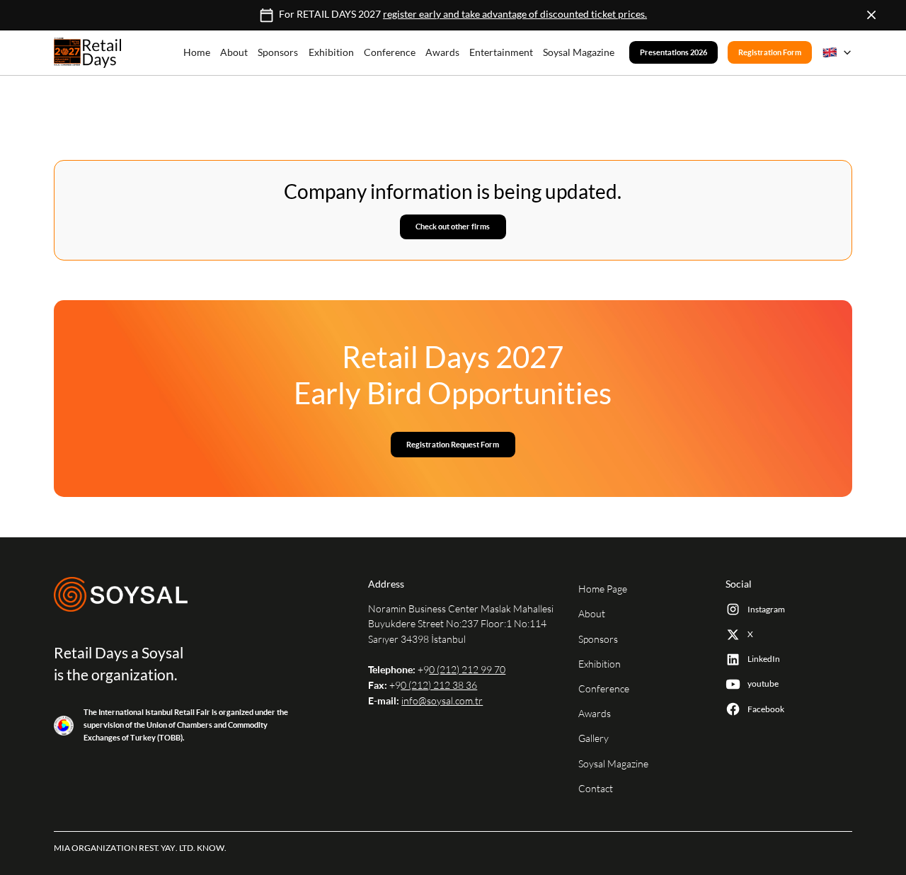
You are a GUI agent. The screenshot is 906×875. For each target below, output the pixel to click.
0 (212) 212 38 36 (439, 685)
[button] (837, 52)
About (234, 52)
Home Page (602, 589)
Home (196, 52)
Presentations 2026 (673, 52)
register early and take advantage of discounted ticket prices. (515, 15)
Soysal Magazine (578, 52)
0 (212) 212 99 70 (467, 669)
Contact (595, 788)
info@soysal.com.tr (442, 701)
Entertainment (501, 52)
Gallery (593, 738)
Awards (442, 52)
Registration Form (769, 52)
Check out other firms (452, 226)
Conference (389, 52)
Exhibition (331, 52)
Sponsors (278, 52)
